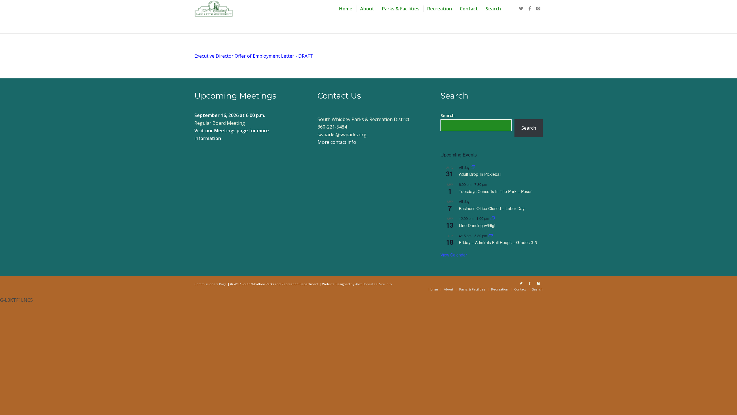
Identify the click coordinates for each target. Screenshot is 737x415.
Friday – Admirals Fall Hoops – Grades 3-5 (498, 242)
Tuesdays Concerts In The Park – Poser (495, 191)
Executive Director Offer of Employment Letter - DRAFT (253, 56)
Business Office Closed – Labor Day (492, 208)
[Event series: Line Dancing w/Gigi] (493, 218)
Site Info (385, 284)
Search (447, 115)
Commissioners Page (210, 284)
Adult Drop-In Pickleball (480, 174)
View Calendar (453, 255)
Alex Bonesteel (366, 284)
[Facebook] (529, 8)
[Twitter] (521, 8)
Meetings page (231, 130)
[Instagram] (538, 8)
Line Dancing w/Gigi (477, 225)
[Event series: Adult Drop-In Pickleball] (473, 167)
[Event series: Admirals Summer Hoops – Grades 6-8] (491, 235)
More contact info (337, 142)
